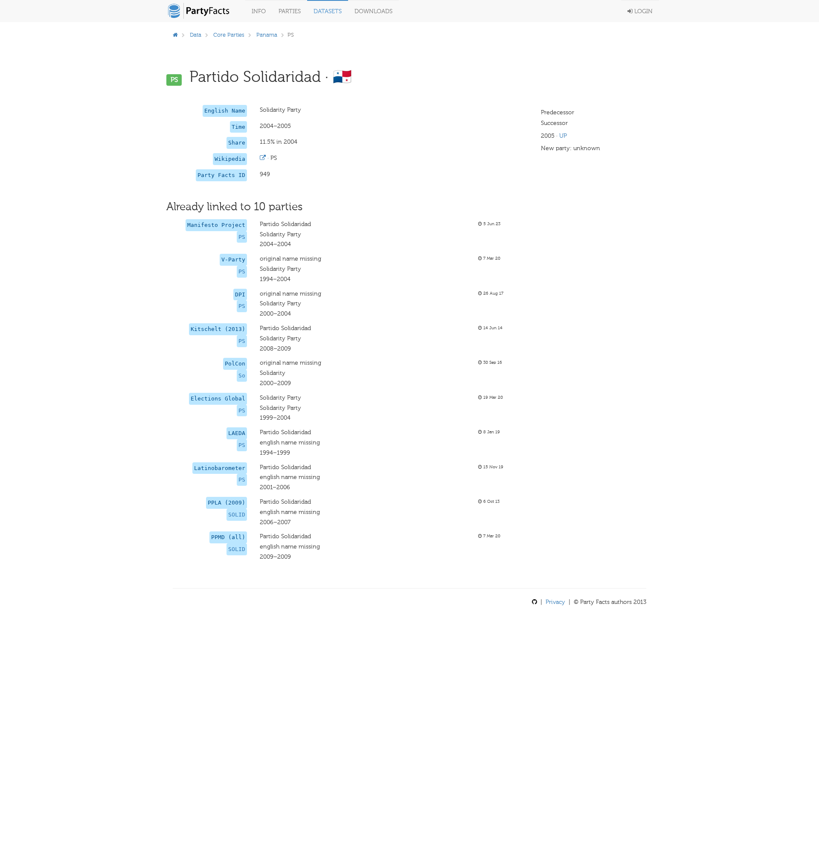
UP (563, 135)
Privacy (555, 602)
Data (195, 35)
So (241, 375)
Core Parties (228, 35)
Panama (266, 35)
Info (259, 11)
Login (643, 11)
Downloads (373, 11)
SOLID (236, 514)
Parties (290, 11)
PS (241, 237)
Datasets (328, 11)
